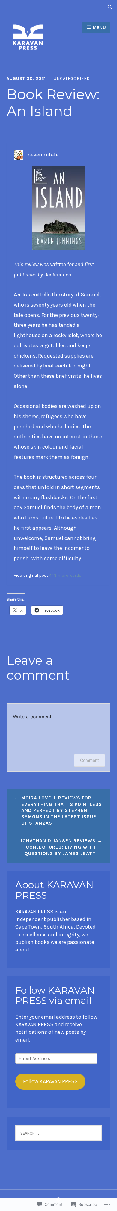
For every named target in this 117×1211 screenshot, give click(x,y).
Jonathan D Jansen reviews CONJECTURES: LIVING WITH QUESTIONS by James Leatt (58, 847)
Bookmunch (57, 274)
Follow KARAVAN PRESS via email (55, 995)
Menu (99, 27)
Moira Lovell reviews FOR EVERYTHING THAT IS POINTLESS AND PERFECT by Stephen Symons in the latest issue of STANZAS (61, 810)
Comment (89, 760)
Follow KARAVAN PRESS (50, 1081)
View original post (31, 575)
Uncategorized (72, 78)
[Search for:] (110, 7)
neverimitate (43, 154)
